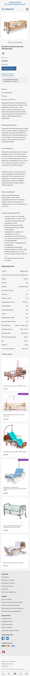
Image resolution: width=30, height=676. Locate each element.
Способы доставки (7, 624)
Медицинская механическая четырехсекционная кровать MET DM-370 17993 (14, 489)
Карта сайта (5, 666)
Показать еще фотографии (15, 42)
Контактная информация (9, 592)
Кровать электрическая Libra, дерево (13, 563)
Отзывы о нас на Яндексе (8, 73)
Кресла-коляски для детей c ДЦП (12, 602)
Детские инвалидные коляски (11, 605)
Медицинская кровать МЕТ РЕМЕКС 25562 (14, 451)
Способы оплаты (7, 618)
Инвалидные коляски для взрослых (12, 608)
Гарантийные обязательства (10, 630)
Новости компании (7, 586)
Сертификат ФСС (7, 621)
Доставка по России (15, 2)
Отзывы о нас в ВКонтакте (8, 75)
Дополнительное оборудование (11, 611)
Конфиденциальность (7, 664)
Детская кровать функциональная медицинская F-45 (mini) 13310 (12, 526)
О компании (5, 577)
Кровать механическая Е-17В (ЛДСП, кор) (14, 386)
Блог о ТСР (5, 589)
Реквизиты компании (8, 580)
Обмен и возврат (7, 627)
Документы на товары (8, 583)
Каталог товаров (7, 599)
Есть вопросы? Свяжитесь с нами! (15, 4)
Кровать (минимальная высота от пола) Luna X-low (13, 415)
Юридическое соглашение (9, 661)
